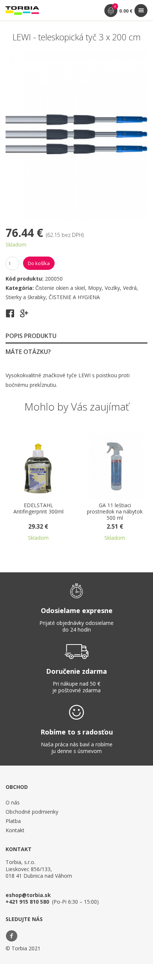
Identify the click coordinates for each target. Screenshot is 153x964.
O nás (13, 802)
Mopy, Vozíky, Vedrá (112, 287)
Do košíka (39, 263)
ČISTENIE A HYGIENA (74, 297)
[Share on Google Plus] (24, 315)
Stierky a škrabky (26, 297)
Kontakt (15, 830)
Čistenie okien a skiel (60, 287)
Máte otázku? (28, 352)
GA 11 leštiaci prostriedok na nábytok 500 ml (102, 511)
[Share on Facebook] (10, 315)
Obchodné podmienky (32, 811)
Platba (13, 820)
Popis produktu (31, 336)
